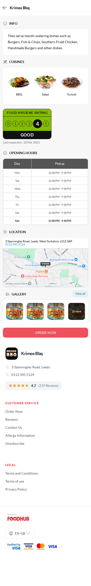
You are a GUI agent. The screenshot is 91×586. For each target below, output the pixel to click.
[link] (45, 374)
